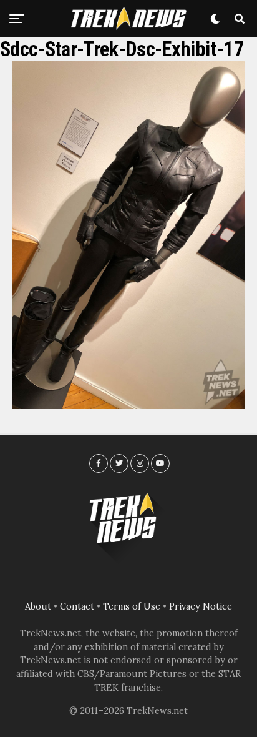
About (38, 606)
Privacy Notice (200, 606)
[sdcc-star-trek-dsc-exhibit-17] (128, 405)
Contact (77, 606)
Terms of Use (131, 606)
